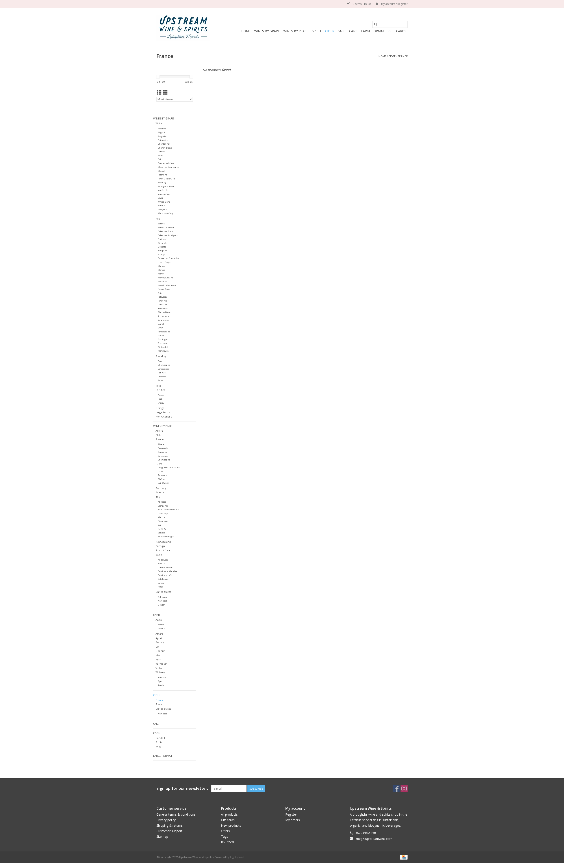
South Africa (163, 550)
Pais (160, 293)
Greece (160, 492)
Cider (329, 31)
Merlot (161, 273)
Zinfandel (163, 347)
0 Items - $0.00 (361, 4)
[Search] (375, 24)
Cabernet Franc (165, 231)
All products (229, 814)
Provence (162, 475)
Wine (158, 746)
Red (158, 218)
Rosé (160, 380)
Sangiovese (163, 320)
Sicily (160, 525)
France (403, 56)
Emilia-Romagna (166, 536)
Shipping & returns (169, 825)
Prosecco (162, 376)
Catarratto (163, 140)
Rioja (160, 586)
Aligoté (161, 132)
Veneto (161, 532)
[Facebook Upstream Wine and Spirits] (396, 788)
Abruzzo (162, 501)
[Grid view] (159, 92)
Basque (161, 563)
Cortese (161, 151)
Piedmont (163, 521)
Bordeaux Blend (166, 227)
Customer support (169, 831)
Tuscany (162, 528)
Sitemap (162, 836)
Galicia (161, 583)
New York (162, 600)
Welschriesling (165, 213)
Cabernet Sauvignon (168, 235)
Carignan (162, 239)
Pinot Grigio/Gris (166, 178)
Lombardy (163, 513)
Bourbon (162, 677)
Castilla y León (165, 575)
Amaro (159, 633)
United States (163, 591)
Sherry (161, 402)
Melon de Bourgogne (168, 167)
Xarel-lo (161, 205)
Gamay (161, 254)
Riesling (162, 182)
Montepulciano (165, 277)
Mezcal (161, 624)
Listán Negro (164, 262)
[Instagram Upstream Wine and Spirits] (404, 788)
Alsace (161, 444)
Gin (158, 646)
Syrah (160, 327)
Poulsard (162, 304)
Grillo (160, 159)
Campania (163, 505)
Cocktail (160, 738)
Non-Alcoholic (164, 416)
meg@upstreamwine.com (374, 839)
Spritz (159, 742)
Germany (161, 488)
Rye (159, 681)
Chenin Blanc (165, 147)
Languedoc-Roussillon (169, 467)
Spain (159, 554)
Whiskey (160, 672)
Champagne (164, 364)
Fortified (160, 389)
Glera (160, 155)
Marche (161, 517)
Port (160, 398)
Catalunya (163, 579)
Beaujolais (163, 448)
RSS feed (227, 842)
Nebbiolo (162, 281)
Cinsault (162, 243)
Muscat (161, 171)
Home (245, 31)
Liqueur (160, 650)
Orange (160, 408)
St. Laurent (163, 316)
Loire (160, 471)
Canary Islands (165, 567)
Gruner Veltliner (166, 163)
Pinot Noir (163, 300)
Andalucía (163, 559)
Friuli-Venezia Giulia (168, 509)
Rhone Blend (164, 312)
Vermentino (164, 194)
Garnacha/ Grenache (168, 258)
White (159, 123)
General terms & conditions (176, 814)
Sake (341, 31)
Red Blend (163, 308)
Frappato (162, 250)
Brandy (160, 642)
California (162, 597)
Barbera (161, 223)
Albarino (162, 128)
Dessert (162, 395)
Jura (160, 463)
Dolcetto (162, 246)
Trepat (161, 335)
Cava (160, 361)
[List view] (165, 92)
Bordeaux (162, 452)
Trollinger (163, 339)
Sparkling (161, 356)
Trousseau (163, 343)
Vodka (159, 668)
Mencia (161, 269)
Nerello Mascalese (167, 285)
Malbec (161, 266)
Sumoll (161, 323)
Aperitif (160, 638)
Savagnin (162, 209)
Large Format (373, 31)
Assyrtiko (162, 136)
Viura (160, 197)
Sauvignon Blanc (166, 186)
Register (291, 814)
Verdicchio (163, 190)
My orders (292, 820)
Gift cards (397, 31)
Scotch (161, 685)
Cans (353, 31)
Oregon (161, 604)
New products (231, 825)
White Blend (164, 201)
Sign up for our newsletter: (182, 788)
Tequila (161, 628)
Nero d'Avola (164, 289)
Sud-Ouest (163, 482)
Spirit (316, 31)
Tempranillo (164, 331)
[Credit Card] (403, 857)
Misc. (158, 655)
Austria (159, 430)
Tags (224, 836)
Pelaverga (162, 296)
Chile (158, 435)
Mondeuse (163, 350)
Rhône (161, 479)
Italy (158, 496)
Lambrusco (163, 368)
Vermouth (161, 663)
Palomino (162, 174)
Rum (158, 659)
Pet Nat (161, 372)
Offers (225, 831)
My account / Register (394, 4)
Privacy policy (166, 820)
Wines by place (295, 31)
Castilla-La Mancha (167, 571)
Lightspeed (237, 857)
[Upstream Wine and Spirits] (183, 28)
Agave (159, 619)
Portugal (160, 546)
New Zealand (163, 541)
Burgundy (163, 456)
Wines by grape (267, 31)
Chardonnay (164, 143)
